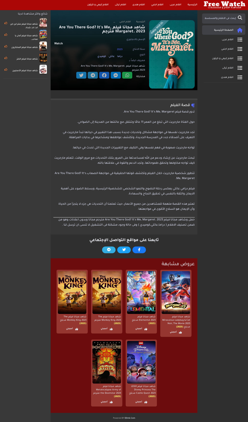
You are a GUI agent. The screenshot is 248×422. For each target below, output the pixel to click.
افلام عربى (176, 5)
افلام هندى (138, 5)
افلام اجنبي (157, 5)
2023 (119, 49)
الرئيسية (193, 5)
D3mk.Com (130, 418)
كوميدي (101, 56)
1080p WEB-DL (157, 28)
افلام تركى (121, 5)
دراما (119, 56)
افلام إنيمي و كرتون (98, 5)
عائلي (112, 56)
